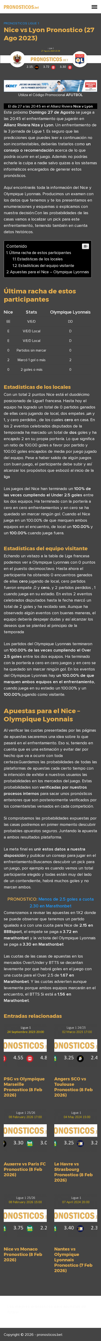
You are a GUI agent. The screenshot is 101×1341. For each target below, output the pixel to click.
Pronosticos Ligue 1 (21, 23)
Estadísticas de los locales (40, 259)
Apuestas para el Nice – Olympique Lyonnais (49, 272)
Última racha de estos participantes (40, 252)
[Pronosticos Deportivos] (21, 6)
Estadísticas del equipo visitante (46, 265)
